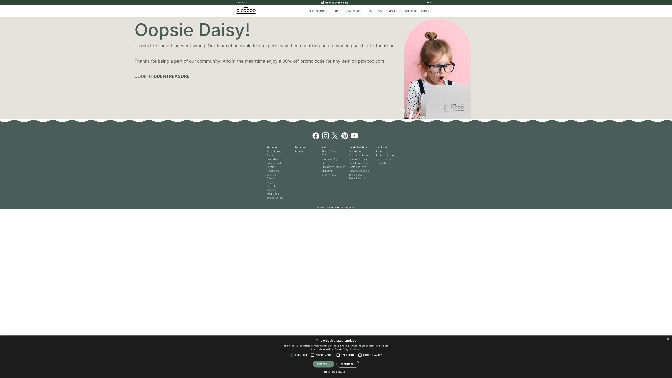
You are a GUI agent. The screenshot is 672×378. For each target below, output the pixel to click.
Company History (359, 155)
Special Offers (275, 197)
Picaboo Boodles (359, 170)
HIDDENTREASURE (169, 76)
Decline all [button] (348, 364)
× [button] (668, 339)
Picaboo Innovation (360, 159)
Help (429, 2)
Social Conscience (359, 163)
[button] (336, 372)
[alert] (336, 356)
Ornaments (273, 178)
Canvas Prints (274, 163)
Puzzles (271, 166)
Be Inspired (382, 151)
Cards (270, 155)
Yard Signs (273, 193)
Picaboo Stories (385, 155)
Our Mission (355, 151)
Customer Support (332, 159)
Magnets (271, 189)
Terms (337, 207)
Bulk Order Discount (333, 166)
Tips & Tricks (329, 151)
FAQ (324, 155)
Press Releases (358, 178)
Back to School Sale (336, 2)
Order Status (329, 174)
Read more (355, 349)
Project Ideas (383, 159)
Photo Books (274, 151)
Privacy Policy (348, 207)
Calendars (272, 159)
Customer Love (357, 166)
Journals (271, 174)
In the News (355, 174)
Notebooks (273, 170)
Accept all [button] (323, 364)
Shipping (327, 170)
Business (242, 2)
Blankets (271, 186)
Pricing (326, 163)
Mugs (270, 182)
